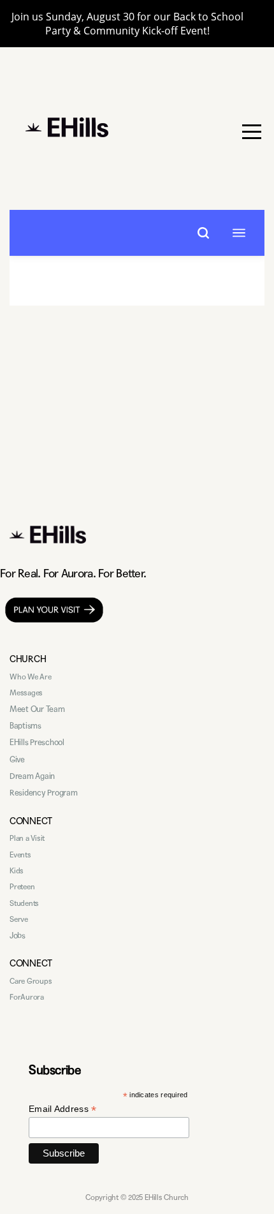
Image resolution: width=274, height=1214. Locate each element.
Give (17, 760)
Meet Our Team (37, 709)
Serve (19, 919)
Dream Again (32, 776)
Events (20, 854)
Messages (26, 692)
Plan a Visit (27, 838)
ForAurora (27, 997)
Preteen (22, 886)
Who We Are (31, 676)
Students (24, 903)
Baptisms (25, 726)
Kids (17, 870)
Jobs (17, 936)
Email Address (63, 1109)
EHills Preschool (37, 742)
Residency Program (44, 793)
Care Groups (31, 981)
